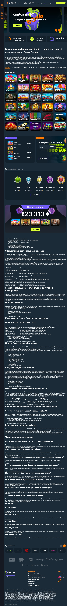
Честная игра (31, 581)
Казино (20, 3)
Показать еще (35, 229)
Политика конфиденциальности (36, 577)
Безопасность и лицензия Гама (15, 249)
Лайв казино (25, 3)
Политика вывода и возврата (35, 575)
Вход (49, 3)
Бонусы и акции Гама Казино (15, 245)
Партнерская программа (10, 577)
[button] (56, 30)
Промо (37, 3)
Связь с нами (61, 574)
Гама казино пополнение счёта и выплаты (18, 246)
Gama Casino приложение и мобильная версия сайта (20, 247)
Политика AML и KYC (33, 574)
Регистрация (61, 2)
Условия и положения (33, 585)
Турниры (42, 3)
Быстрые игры (31, 3)
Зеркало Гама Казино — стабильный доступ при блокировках (23, 240)
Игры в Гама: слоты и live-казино (16, 244)
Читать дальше (43, 158)
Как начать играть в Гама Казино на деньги (18, 242)
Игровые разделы (12, 241)
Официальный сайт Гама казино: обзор (17, 239)
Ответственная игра (33, 579)
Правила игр (31, 583)
